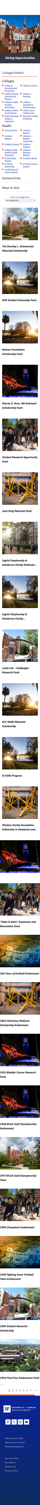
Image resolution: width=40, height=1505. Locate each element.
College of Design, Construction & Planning (12, 96)
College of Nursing (12, 144)
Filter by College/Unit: (20, 197)
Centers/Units (11, 178)
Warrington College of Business (30, 117)
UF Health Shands (30, 158)
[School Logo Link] (18, 1409)
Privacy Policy (11, 1470)
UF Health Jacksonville (9, 165)
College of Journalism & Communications (29, 104)
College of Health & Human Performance (11, 104)
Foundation (10, 1462)
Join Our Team (12, 1458)
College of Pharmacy (27, 145)
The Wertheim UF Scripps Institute (11, 171)
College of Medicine (9, 137)
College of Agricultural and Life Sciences (11, 88)
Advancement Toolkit (15, 1442)
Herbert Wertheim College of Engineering (12, 118)
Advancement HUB (14, 1438)
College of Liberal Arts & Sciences (11, 111)
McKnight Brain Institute (10, 159)
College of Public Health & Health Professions (11, 152)
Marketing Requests (14, 1446)
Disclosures (10, 1466)
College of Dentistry (27, 131)
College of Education (27, 95)
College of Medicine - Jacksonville (28, 138)
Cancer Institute (11, 130)
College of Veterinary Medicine (27, 152)
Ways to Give (10, 188)
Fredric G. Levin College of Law (28, 111)
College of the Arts (30, 85)
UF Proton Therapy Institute (30, 165)
